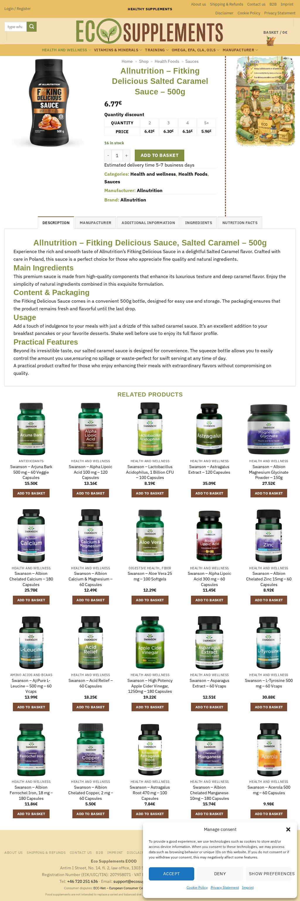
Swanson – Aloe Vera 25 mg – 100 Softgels (150, 576)
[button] (288, 829)
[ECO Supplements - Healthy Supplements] (150, 31)
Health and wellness (64, 50)
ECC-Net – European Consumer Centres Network (128, 888)
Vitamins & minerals (116, 50)
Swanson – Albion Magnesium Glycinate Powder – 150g (269, 472)
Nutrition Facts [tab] (240, 222)
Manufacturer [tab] (95, 222)
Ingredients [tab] (198, 222)
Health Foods (167, 61)
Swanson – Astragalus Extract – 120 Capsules (209, 469)
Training (155, 50)
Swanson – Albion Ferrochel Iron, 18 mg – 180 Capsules (31, 793)
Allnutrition (150, 190)
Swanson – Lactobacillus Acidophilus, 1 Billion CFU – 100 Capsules (150, 472)
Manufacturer (238, 50)
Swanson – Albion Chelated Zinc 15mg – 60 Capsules (269, 579)
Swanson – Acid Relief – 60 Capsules (91, 683)
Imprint (248, 887)
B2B (273, 4)
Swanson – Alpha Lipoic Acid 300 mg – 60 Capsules (209, 579)
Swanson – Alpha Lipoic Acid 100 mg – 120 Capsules (90, 472)
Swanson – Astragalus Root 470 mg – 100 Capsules (150, 793)
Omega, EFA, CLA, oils (194, 50)
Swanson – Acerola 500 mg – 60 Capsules (269, 790)
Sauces (192, 61)
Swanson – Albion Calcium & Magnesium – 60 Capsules (90, 579)
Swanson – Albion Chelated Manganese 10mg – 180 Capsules (209, 793)
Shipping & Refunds (226, 4)
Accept (171, 873)
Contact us (256, 4)
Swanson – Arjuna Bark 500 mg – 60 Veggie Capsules (31, 472)
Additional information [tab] (148, 222)
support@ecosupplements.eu (140, 881)
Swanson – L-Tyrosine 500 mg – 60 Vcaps (269, 683)
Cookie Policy (197, 887)
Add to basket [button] (31, 493)
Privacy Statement (225, 887)
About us (198, 4)
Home (127, 61)
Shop (144, 61)
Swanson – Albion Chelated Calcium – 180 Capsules (31, 579)
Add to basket (159, 155)
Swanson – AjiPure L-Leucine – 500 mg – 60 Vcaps (31, 686)
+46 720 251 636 (82, 881)
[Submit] (32, 27)
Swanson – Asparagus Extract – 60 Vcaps (209, 683)
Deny (220, 873)
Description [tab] (55, 222)
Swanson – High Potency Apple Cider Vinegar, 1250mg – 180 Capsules (150, 686)
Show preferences (270, 873)
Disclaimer (224, 13)
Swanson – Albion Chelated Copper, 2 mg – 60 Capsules (90, 793)
